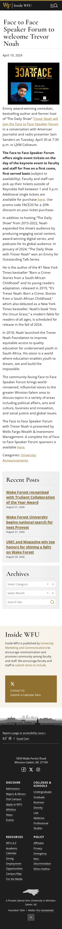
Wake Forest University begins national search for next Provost (29, 522)
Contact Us (17, 690)
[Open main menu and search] (54, 5)
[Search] (52, 602)
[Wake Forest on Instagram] (38, 770)
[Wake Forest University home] (7, 5)
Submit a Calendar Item (25, 695)
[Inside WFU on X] (12, 684)
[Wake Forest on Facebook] (23, 770)
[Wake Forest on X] (31, 770)
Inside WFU (23, 5)
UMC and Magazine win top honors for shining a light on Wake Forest (30, 546)
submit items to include (30, 665)
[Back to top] (31, 917)
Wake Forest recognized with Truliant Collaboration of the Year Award (30, 497)
